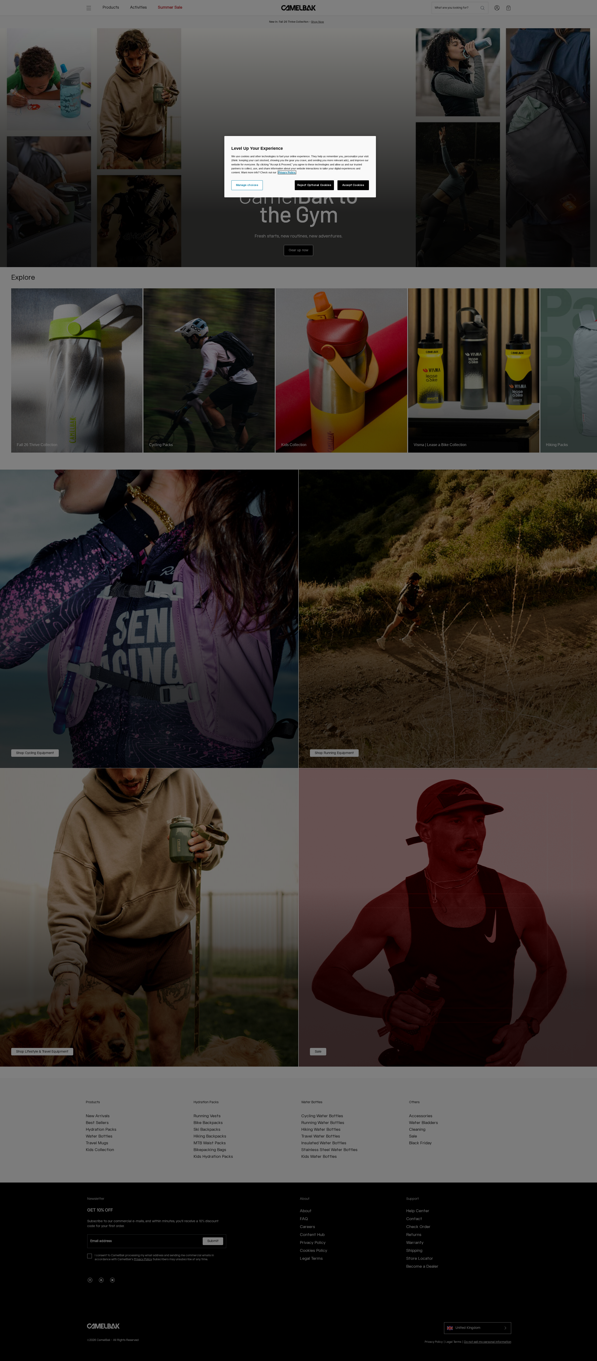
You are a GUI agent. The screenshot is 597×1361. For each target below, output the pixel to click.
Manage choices (247, 185)
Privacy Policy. (287, 172)
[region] (300, 166)
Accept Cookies (353, 185)
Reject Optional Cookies (314, 185)
